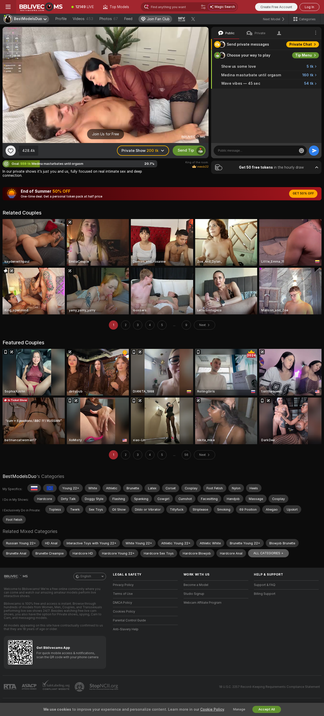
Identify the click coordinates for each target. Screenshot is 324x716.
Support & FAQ (264, 585)
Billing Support (264, 594)
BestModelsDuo (19, 476)
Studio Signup (194, 594)
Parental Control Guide (129, 620)
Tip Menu (303, 55)
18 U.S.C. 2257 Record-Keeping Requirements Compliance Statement (269, 687)
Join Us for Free (105, 134)
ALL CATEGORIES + (268, 553)
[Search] (203, 6)
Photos (108, 18)
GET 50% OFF (303, 193)
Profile (61, 18)
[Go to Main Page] (41, 7)
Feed (128, 18)
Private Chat (300, 44)
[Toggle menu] (8, 7)
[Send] (314, 151)
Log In (309, 7)
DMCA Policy (122, 602)
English (85, 576)
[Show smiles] (301, 151)
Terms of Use (123, 594)
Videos (83, 18)
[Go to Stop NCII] (104, 687)
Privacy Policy (123, 585)
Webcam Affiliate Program (202, 602)
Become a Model (196, 585)
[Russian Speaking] (34, 488)
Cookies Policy (124, 611)
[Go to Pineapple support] (80, 687)
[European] (50, 488)
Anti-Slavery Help (125, 629)
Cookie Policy (212, 709)
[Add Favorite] (11, 151)
